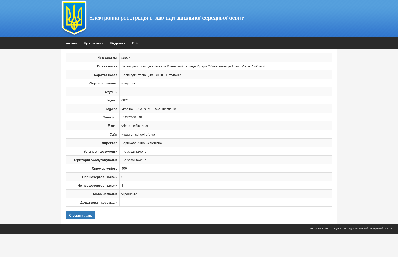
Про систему (93, 43)
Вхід (135, 43)
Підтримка (117, 43)
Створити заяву (80, 215)
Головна (70, 43)
